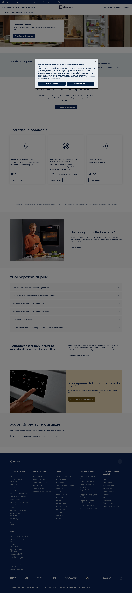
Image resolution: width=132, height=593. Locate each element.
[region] (66, 74)
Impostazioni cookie (52, 83)
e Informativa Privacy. (55, 78)
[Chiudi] (95, 61)
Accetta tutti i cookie (80, 83)
